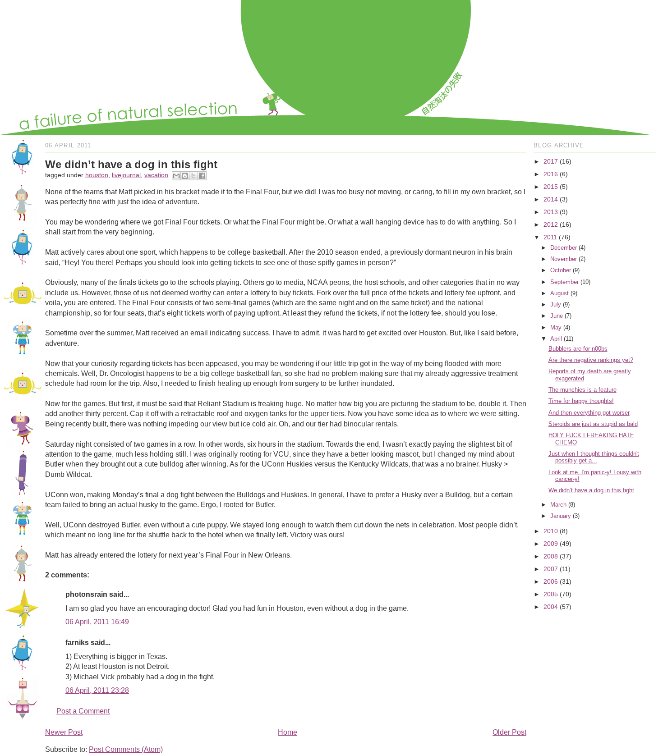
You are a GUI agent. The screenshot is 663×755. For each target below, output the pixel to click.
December (563, 247)
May (556, 327)
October (560, 270)
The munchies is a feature (582, 389)
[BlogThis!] (184, 175)
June (556, 315)
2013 (550, 211)
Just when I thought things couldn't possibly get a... (593, 457)
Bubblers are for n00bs (578, 348)
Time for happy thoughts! (581, 401)
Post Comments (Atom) (126, 749)
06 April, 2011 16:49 (97, 622)
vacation (156, 174)
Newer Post (64, 732)
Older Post (509, 732)
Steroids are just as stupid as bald (593, 424)
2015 (550, 186)
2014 (550, 199)
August (559, 293)
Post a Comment (83, 711)
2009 (550, 543)
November (563, 259)
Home (287, 732)
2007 (550, 568)
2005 (550, 594)
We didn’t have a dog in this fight (591, 490)
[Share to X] (193, 175)
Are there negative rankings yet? (590, 360)
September (564, 282)
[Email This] (176, 175)
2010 (550, 531)
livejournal (126, 174)
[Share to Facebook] (202, 175)
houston (96, 174)
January (560, 515)
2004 (550, 606)
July (555, 304)
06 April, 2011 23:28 (97, 690)
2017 (550, 161)
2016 (550, 174)
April (556, 338)
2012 (550, 224)
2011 (550, 237)
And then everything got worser (589, 412)
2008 (550, 556)
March (558, 504)
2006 (550, 581)
